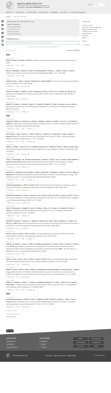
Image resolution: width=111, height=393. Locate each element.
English (90, 4)
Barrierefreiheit (71, 355)
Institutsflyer (10, 344)
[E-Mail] (2, 40)
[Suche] (104, 5)
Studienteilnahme (77, 12)
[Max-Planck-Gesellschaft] (9, 355)
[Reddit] (2, 29)
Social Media (44, 338)
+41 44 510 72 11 (14, 29)
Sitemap (96, 346)
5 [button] (15, 50)
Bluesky (43, 344)
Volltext (24, 86)
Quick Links (11, 338)
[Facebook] (2, 21)
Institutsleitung (11, 341)
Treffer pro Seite (71, 50)
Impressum (49, 355)
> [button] (17, 50)
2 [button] (8, 50)
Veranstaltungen (96, 338)
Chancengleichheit (12, 347)
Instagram (44, 341)
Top (11, 331)
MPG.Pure (11, 65)
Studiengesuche (96, 342)
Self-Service (80, 346)
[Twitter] (2, 33)
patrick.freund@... (14, 31)
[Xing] (2, 37)
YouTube (43, 347)
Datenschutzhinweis (60, 355)
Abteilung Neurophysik (14, 27)
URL (23, 65)
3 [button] (10, 50)
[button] (43, 47)
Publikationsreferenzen (14, 34)
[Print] (2, 44)
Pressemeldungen (80, 342)
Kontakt (81, 338)
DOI (18, 65)
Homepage (87, 44)
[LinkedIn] (2, 25)
